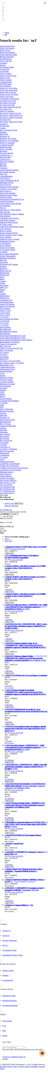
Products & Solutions (8, 964)
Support (3, 1014)
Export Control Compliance (28, 1067)
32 (9, 760)
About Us (6, 936)
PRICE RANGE (6, 518)
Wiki (4, 1031)
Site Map (3, 1067)
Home (7, 33)
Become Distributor (9, 940)
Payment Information (10, 1005)
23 (9, 779)
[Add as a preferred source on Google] (15, 1058)
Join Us (5, 945)
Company (3, 924)
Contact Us (6, 931)
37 (9, 798)
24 (9, 818)
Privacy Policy (12, 1067)
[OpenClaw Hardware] (42, 1053)
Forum (4, 1036)
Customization (7, 980)
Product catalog (8, 970)
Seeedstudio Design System (12, 955)
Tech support (7, 1021)
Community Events (9, 950)
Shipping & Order (9, 996)
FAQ (4, 1026)
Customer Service (6, 989)
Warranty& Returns (9, 1001)
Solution (5, 975)
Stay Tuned (6, 1042)
